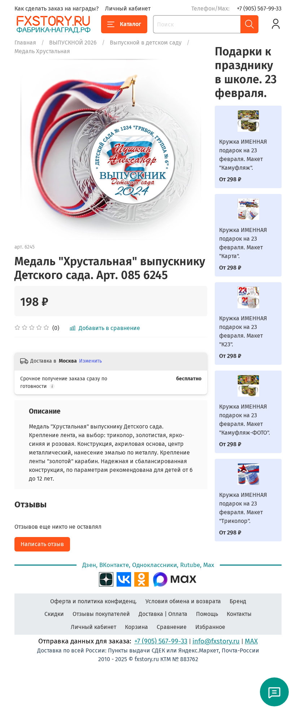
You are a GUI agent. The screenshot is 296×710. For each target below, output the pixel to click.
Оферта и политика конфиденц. (93, 601)
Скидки (54, 613)
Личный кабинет (128, 8)
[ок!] (141, 578)
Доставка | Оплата (163, 613)
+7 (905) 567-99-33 (259, 8)
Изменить (90, 361)
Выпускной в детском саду (146, 42)
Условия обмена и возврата (183, 601)
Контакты (239, 613)
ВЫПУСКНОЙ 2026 (73, 42)
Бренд (238, 601)
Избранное (210, 627)
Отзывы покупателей (101, 613)
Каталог (130, 24)
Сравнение (172, 627)
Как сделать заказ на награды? (56, 8)
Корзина (136, 627)
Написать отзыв (42, 544)
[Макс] (174, 578)
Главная (25, 42)
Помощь (207, 613)
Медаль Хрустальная (42, 51)
